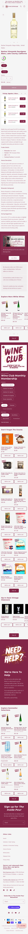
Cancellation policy (19, 930)
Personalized (17, 419)
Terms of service (14, 928)
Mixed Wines (6, 418)
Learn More (14, 258)
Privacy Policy (6, 859)
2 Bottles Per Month (8, 385)
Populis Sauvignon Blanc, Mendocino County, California (13, 113)
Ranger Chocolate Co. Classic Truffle (7, 473)
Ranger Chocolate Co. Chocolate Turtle (20, 448)
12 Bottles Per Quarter (8, 395)
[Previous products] (21, 93)
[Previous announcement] (3, 2)
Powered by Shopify (15, 925)
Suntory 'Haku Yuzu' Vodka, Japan (6, 783)
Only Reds (5, 415)
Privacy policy (7, 928)
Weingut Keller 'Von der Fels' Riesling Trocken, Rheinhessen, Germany (18, 316)
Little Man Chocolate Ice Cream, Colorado (6, 552)
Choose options (7, 765)
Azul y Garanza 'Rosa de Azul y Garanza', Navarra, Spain (20, 756)
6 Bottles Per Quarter (8, 392)
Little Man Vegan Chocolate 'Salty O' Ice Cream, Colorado (20, 527)
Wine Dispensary (8, 925)
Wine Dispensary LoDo (8, 872)
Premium (12, 405)
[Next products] (25, 93)
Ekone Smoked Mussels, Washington (6, 577)
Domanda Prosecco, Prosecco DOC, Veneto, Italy (13, 120)
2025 (5, 66)
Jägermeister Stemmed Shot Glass (18, 617)
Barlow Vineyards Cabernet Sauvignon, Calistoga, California (13, 105)
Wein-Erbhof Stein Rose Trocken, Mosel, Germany (19, 783)
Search (4, 838)
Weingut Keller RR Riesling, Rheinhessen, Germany (6, 315)
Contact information (10, 930)
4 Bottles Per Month (8, 388)
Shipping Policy (6, 856)
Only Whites (15, 415)
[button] (3, 6)
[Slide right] (17, 42)
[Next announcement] (25, 2)
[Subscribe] (23, 823)
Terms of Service (7, 849)
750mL (5, 72)
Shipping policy (22, 928)
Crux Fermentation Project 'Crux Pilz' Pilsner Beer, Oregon (6, 756)
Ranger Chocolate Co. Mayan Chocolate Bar (7, 527)
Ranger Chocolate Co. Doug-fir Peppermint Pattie (20, 474)
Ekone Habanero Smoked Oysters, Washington (18, 578)
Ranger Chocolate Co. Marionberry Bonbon (7, 499)
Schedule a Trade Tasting (9, 842)
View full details (5, 422)
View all (14, 338)
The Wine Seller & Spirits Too (10, 879)
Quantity (3, 75)
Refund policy (6, 852)
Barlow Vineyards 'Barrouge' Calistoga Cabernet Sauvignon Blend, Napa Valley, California (13, 98)
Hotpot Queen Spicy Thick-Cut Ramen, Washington (6, 448)
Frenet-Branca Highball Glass (5, 617)
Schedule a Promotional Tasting (10, 845)
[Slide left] (10, 42)
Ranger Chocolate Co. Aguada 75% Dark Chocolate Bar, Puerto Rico (20, 500)
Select (4, 405)
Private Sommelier (7, 399)
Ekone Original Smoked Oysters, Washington (20, 552)
